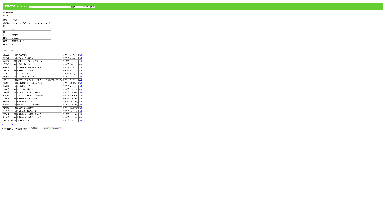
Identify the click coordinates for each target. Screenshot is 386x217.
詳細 (80, 55)
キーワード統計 (7, 125)
